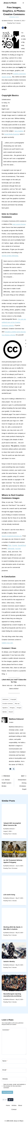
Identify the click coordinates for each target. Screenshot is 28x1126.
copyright (13, 699)
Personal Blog (14, 17)
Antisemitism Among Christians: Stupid (22, 782)
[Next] (10, 806)
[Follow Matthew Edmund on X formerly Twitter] (13, 769)
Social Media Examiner (11, 134)
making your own (7, 643)
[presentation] (14, 817)
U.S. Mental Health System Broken (6, 781)
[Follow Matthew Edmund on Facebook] (10, 769)
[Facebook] (3, 28)
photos (5, 711)
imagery (12, 707)
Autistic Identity (9, 828)
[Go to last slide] (4, 806)
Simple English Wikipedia (10, 255)
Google (14, 545)
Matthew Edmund (8, 20)
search (11, 711)
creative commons (8, 703)
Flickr (9, 545)
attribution (5, 699)
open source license (19, 224)
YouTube (18, 548)
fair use (17, 703)
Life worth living (9, 966)
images (19, 707)
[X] (5, 28)
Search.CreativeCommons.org (12, 536)
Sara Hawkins (18, 131)
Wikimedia (11, 548)
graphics (5, 707)
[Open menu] (23, 3)
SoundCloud (22, 545)
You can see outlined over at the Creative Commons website (14, 322)
